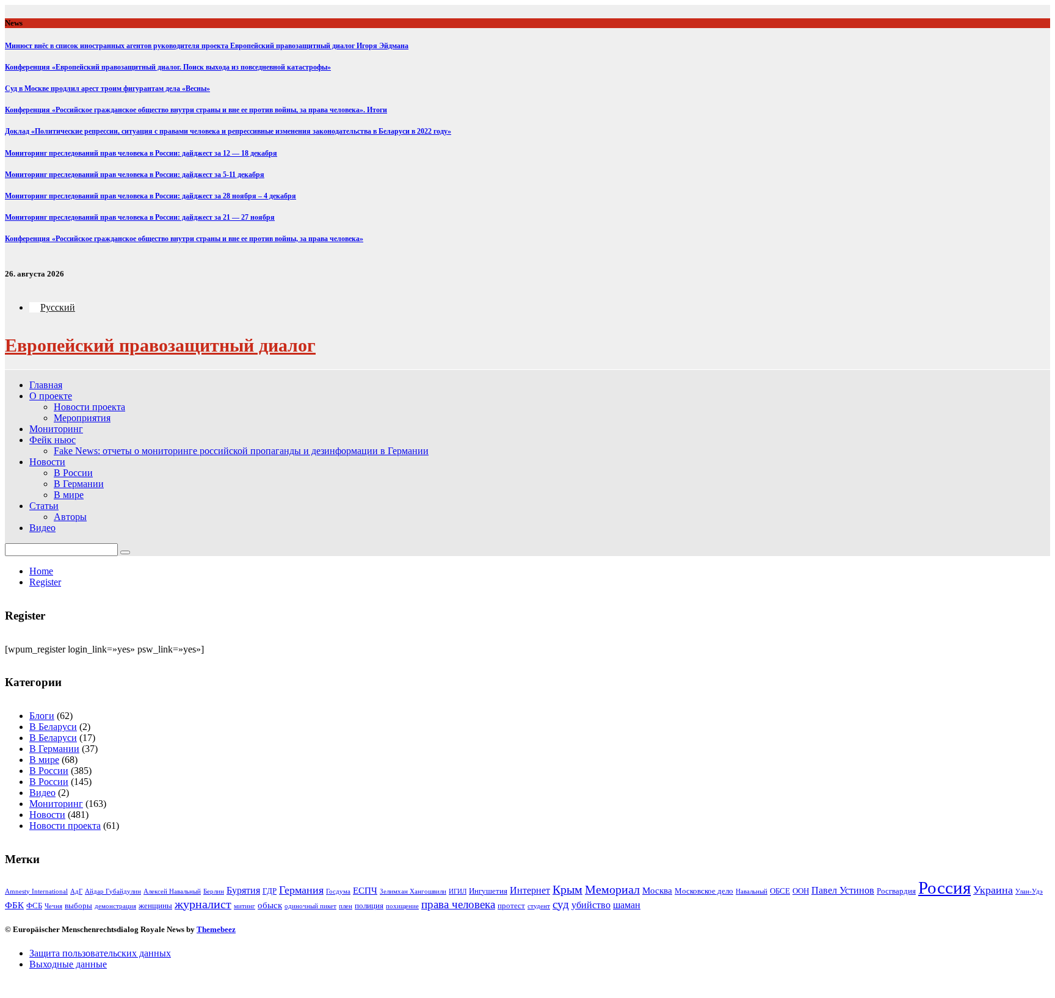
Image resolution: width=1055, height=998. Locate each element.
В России (73, 473)
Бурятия (243, 890)
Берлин (213, 891)
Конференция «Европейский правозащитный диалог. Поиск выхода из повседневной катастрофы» (168, 67)
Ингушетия (488, 890)
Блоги (41, 716)
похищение (402, 906)
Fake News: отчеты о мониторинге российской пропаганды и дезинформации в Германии (241, 451)
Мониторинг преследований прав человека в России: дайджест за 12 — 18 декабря (141, 153)
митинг (244, 906)
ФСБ (34, 905)
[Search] (125, 552)
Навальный (751, 891)
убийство (591, 905)
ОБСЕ (780, 890)
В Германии (79, 484)
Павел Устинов (842, 890)
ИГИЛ (457, 891)
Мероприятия (82, 418)
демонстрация (115, 906)
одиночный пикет (310, 906)
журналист (203, 904)
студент (539, 906)
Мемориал (612, 889)
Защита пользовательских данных (100, 953)
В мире (69, 495)
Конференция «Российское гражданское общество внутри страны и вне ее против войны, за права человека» (184, 238)
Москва (657, 890)
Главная (45, 385)
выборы (78, 905)
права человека (458, 904)
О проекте (50, 396)
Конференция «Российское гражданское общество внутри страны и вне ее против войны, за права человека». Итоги (196, 110)
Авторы (70, 517)
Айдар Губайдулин (113, 891)
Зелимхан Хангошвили (413, 891)
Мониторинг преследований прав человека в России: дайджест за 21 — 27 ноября (140, 217)
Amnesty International (36, 891)
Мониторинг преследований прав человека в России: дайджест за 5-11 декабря (134, 174)
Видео (42, 528)
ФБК (14, 905)
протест (511, 905)
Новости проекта (89, 407)
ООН (800, 890)
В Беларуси (53, 726)
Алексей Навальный (172, 891)
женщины (155, 905)
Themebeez (216, 929)
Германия (301, 890)
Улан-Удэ (1029, 891)
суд (561, 904)
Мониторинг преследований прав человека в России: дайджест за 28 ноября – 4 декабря (150, 196)
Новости (47, 462)
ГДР (270, 890)
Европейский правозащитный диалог (160, 345)
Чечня (53, 906)
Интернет (530, 890)
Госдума (338, 891)
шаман (626, 905)
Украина (993, 890)
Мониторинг (56, 429)
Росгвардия (896, 890)
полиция (369, 905)
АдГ (76, 891)
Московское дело (704, 890)
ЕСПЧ (365, 890)
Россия (944, 887)
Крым (567, 889)
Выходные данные (68, 964)
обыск (270, 905)
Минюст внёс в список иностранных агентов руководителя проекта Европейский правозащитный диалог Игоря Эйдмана (206, 46)
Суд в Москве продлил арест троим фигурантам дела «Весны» (107, 88)
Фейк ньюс (52, 440)
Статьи (44, 506)
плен (345, 906)
